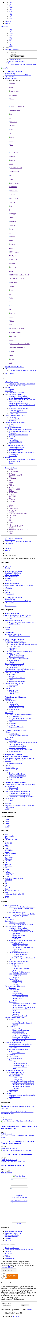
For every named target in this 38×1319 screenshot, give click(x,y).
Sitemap (7, 592)
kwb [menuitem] (10, 503)
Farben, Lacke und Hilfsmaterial (15, 415)
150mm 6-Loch (13, 789)
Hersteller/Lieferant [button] (11, 468)
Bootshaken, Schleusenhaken (18, 396)
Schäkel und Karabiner (16, 410)
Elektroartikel (9, 391)
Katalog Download (10, 606)
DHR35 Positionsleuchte (16, 655)
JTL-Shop (15, 1316)
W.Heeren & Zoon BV (12, 890)
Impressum (8, 21)
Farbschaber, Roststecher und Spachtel (20, 714)
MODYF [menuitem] (11, 506)
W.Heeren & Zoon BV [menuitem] (16, 526)
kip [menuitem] (10, 498)
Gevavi (7, 852)
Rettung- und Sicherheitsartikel (18, 403)
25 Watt (7, 825)
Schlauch (11, 424)
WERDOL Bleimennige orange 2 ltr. (13, 1165)
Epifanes (11, 702)
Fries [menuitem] (10, 484)
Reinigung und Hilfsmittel (13, 428)
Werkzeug (8, 457)
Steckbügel (12, 725)
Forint (10, 13)
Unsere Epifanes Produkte (19, 1197)
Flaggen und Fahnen (15, 646)
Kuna (10, 11)
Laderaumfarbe (13, 704)
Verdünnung (12, 417)
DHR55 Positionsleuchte (16, 657)
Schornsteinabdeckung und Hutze (19, 408)
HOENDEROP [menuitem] (13, 492)
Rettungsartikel (13, 667)
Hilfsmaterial (12, 420)
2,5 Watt (7, 823)
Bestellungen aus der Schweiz (14, 571)
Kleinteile (12, 426)
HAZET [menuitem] (11, 491)
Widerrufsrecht (9, 594)
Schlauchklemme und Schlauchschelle (20, 749)
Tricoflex (11, 737)
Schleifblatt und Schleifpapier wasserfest (21, 796)
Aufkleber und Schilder (16, 665)
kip (6, 862)
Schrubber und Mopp (15, 442)
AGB (6, 590)
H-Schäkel (12, 676)
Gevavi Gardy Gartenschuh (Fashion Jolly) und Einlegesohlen (23, 915)
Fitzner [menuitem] (11, 482)
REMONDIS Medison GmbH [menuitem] (18, 513)
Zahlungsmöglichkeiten (12, 575)
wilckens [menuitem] (11, 528)
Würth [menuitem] (10, 533)
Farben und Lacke (14, 419)
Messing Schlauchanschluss (17, 746)
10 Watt (7, 827)
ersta (6, 845)
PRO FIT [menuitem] (11, 512)
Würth (7, 897)
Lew (10, 4)
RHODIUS (8, 880)
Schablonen (12, 723)
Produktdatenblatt (6, 1119)
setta (6, 883)
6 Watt (7, 821)
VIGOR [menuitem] (11, 522)
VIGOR (7, 887)
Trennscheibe (13, 456)
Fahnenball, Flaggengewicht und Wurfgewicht (23, 644)
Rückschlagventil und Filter (17, 748)
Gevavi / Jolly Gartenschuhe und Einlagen (18, 75)
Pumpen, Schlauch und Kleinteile (15, 422)
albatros (7, 834)
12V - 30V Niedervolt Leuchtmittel (19, 636)
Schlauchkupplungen (15, 751)
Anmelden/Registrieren (17, 56)
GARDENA (9, 850)
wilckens (7, 892)
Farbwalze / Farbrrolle (15, 716)
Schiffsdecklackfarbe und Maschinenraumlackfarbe (16, 706)
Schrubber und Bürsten (16, 777)
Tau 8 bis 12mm (14, 692)
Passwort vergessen (15, 59)
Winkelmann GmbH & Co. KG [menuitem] (18, 529)
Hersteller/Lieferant (11, 78)
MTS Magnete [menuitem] (13, 508)
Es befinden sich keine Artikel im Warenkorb (22, 65)
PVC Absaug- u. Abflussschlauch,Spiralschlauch (18, 734)
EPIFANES (8, 843)
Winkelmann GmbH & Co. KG (14, 894)
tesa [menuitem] (10, 521)
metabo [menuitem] (11, 505)
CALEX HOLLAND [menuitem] (15, 475)
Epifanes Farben (10, 73)
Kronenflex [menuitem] (12, 501)
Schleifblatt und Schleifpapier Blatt (19, 793)
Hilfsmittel (12, 436)
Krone (10, 6)
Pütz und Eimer (13, 440)
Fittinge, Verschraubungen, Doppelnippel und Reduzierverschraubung (23, 743)
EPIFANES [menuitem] (12, 478)
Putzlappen (12, 438)
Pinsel (10, 721)
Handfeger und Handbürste (17, 774)
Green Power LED (10, 853)
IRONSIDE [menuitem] (12, 494)
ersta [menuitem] (10, 480)
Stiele (10, 779)
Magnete (7, 387)
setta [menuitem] (10, 519)
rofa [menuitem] (10, 517)
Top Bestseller (9, 76)
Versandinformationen (11, 576)
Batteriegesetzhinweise (12, 583)
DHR (6, 841)
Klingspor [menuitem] (12, 499)
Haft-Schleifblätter (14, 450)
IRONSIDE (8, 859)
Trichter (11, 463)
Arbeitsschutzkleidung (11, 382)
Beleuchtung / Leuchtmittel (17, 392)
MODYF (7, 871)
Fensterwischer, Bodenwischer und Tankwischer (19, 758)
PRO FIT (8, 876)
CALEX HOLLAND (11, 839)
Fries (6, 848)
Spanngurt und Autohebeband (18, 412)
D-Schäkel (12, 674)
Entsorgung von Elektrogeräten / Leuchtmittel (19, 585)
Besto (6, 838)
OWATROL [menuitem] (12, 510)
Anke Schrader (9, 836)
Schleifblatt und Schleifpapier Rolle (19, 795)
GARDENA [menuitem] (12, 485)
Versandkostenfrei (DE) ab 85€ (14, 367)
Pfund (10, 9)
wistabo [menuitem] (11, 531)
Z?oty (10, 15)
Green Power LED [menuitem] (14, 489)
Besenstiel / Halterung (15, 763)
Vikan (10, 443)
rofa (6, 882)
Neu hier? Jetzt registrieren (17, 61)
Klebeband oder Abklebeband (18, 720)
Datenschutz (8, 589)
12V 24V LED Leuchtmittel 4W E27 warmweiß (16, 1154)
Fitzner (7, 846)
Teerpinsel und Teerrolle (16, 727)
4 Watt (7, 820)
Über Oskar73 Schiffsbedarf (13, 573)
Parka (10, 618)
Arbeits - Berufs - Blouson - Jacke (19, 617)
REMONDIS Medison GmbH (14, 878)
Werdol (11, 711)
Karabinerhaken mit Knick (17, 678)
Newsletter (8, 578)
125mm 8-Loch (13, 788)
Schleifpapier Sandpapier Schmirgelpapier (21, 452)
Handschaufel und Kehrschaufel (18, 435)
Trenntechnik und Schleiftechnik (15, 445)
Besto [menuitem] (10, 473)
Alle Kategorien (10, 373)
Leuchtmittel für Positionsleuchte (19, 658)
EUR (10, 2)
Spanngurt (12, 686)
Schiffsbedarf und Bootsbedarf (14, 394)
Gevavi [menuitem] (11, 487)
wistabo (7, 896)
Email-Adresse (6, 1303)
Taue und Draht (13, 413)
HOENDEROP (9, 857)
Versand (29, 1310)
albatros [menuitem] (11, 470)
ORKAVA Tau (13, 690)
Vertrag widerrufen (8, 1270)
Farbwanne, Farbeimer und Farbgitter (20, 718)
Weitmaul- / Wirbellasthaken (17, 681)
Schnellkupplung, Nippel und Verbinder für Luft (19, 669)
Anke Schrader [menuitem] (13, 471)
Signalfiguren (13, 648)
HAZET (7, 855)
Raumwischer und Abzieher (17, 776)
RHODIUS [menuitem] (12, 515)
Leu (10, 16)
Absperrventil (13, 741)
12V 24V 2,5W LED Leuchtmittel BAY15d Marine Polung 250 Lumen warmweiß (17, 1142)
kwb (6, 867)
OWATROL (8, 875)
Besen (10, 772)
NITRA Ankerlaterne (15, 660)
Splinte (11, 679)
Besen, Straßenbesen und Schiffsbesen (20, 429)
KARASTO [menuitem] (12, 496)
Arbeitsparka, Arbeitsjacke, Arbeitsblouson (22, 384)
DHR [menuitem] (10, 477)
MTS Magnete (9, 873)
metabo (7, 869)
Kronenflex (8, 866)
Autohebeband (13, 685)
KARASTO (8, 860)
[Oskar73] (4, 26)
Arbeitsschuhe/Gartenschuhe (17, 385)
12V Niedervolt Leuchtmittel (13, 71)
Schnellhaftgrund (14, 709)
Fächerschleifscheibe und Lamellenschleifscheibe (16, 448)
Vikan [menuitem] (10, 524)
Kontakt (7, 23)
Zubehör (11, 650)
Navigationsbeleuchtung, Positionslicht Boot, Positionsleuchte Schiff (22, 400)
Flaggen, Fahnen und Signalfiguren (19, 398)
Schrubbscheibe (13, 454)
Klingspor (8, 864)
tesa (6, 885)
